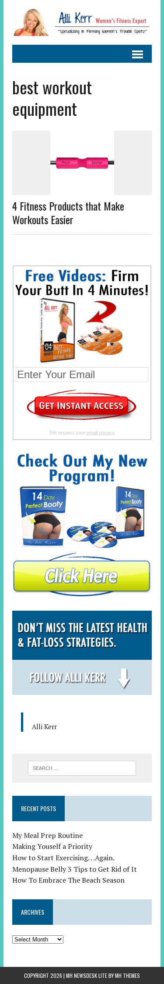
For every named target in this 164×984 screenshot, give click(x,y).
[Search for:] (82, 767)
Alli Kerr (44, 726)
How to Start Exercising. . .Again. (63, 857)
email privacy (101, 432)
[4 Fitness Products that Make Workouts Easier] (82, 188)
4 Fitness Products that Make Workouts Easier (68, 212)
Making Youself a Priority (52, 846)
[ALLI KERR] (82, 22)
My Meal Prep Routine (47, 835)
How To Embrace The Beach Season (68, 880)
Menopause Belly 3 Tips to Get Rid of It (74, 869)
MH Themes (127, 975)
